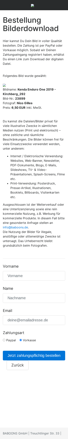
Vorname (11, 266)
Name (8, 288)
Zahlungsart (13, 332)
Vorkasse (29, 340)
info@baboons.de (15, 227)
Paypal (10, 340)
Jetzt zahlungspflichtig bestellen (34, 355)
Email (7, 310)
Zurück (17, 365)
